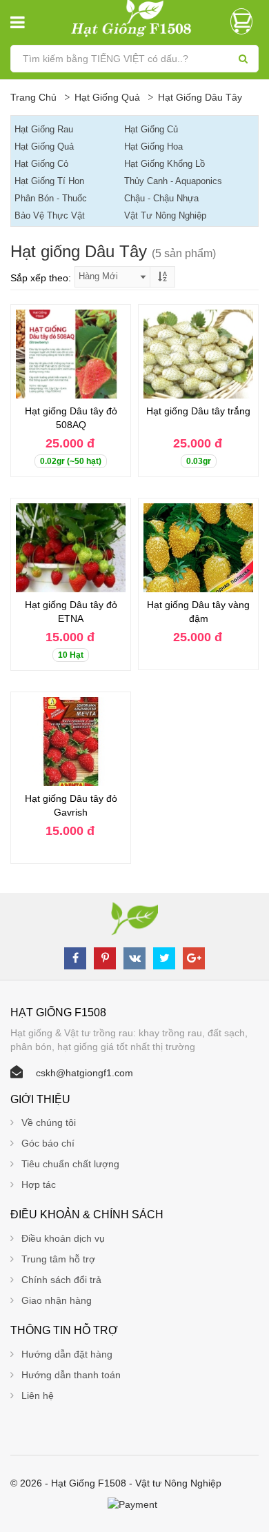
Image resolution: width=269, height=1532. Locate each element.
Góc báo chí (47, 1143)
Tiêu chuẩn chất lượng (70, 1163)
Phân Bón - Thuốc (50, 198)
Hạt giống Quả (107, 97)
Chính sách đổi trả (61, 1279)
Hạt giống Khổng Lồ (164, 164)
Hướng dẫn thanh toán (71, 1374)
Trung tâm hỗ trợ (58, 1258)
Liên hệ (37, 1395)
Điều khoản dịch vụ (63, 1238)
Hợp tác (38, 1184)
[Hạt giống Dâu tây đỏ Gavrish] (71, 741)
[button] (244, 21)
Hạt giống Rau (43, 129)
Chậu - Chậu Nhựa (161, 198)
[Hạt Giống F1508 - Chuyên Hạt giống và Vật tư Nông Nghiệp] (134, 17)
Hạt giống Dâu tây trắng (198, 410)
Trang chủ (33, 97)
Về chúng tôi (48, 1122)
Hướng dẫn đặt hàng (66, 1354)
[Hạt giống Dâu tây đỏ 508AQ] (71, 354)
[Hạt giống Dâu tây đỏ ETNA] (71, 547)
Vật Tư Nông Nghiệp (165, 215)
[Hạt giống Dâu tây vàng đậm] (198, 547)
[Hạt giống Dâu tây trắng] (198, 354)
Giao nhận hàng (56, 1300)
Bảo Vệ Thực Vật (49, 215)
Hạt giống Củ (151, 129)
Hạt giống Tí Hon (49, 181)
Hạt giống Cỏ (41, 164)
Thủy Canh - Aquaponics (173, 181)
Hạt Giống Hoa (153, 146)
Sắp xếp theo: (40, 277)
